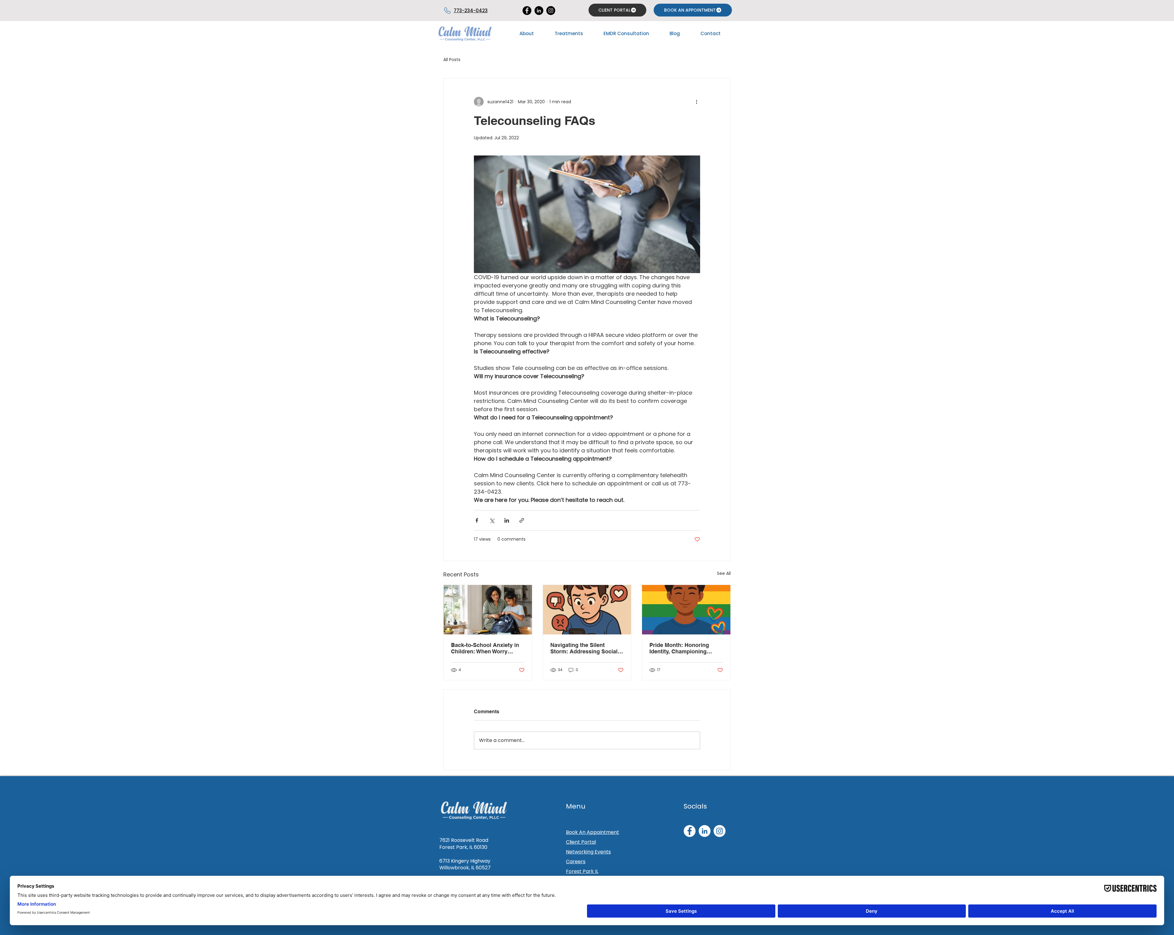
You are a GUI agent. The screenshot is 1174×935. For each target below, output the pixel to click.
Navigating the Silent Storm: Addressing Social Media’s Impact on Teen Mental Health (584, 648)
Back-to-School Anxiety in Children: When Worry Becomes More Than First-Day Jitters (485, 648)
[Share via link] (522, 520)
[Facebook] (690, 831)
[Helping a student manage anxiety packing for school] (488, 609)
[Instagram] (550, 10)
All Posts (451, 60)
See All (724, 573)
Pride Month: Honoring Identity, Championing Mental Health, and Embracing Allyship (679, 648)
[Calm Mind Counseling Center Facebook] (526, 10)
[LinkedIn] (538, 10)
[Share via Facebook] (477, 520)
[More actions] (696, 101)
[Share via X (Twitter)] (492, 520)
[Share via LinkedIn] (507, 520)
